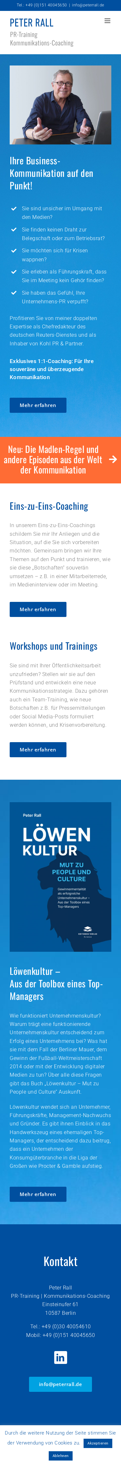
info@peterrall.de (88, 5)
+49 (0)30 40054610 (66, 1326)
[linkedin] (60, 1357)
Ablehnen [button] (61, 1456)
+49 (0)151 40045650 (69, 1335)
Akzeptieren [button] (97, 1443)
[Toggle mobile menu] (108, 20)
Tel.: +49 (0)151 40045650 (42, 5)
